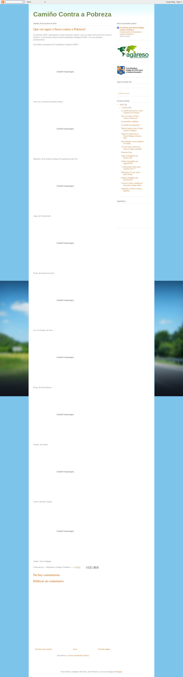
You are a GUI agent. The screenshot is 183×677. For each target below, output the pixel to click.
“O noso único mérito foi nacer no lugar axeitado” (131, 148)
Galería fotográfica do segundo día (129, 162)
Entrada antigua (104, 649)
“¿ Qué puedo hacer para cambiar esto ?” (131, 168)
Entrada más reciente (43, 649)
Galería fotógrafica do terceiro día (129, 157)
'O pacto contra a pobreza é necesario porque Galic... (132, 184)
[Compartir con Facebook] (95, 567)
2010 (122, 105)
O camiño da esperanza (130, 125)
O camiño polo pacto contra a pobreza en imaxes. (132, 112)
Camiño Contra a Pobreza (72, 14)
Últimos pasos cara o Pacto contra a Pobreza (132, 129)
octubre (125, 108)
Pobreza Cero (126, 152)
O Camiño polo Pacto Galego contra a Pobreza (132, 29)
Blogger (119, 672)
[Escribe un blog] (90, 567)
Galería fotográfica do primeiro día (129, 179)
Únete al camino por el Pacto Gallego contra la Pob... (131, 136)
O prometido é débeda (129, 122)
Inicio (75, 649)
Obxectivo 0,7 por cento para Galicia (130, 173)
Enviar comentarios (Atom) (78, 655)
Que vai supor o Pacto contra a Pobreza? (59, 29)
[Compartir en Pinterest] (97, 567)
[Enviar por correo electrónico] (87, 567)
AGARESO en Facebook (123, 93)
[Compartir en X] (92, 567)
